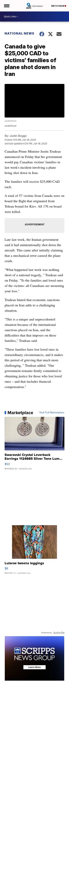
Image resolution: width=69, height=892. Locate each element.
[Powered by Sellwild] (58, 632)
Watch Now (58, 6)
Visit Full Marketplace (51, 412)
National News (19, 33)
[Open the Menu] (6, 5)
